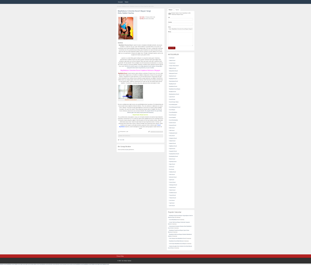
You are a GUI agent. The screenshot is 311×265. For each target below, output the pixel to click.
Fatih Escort (171, 130)
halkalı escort (17, 264)
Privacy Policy (120, 256)
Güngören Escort (173, 138)
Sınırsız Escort (172, 182)
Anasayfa (120, 2)
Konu (169, 27)
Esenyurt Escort (172, 125)
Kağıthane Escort (173, 146)
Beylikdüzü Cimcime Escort (157, 131)
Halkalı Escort (172, 140)
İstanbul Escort (172, 143)
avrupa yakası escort (34, 264)
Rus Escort (171, 169)
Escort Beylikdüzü (173, 112)
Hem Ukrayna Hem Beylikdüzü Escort (177, 238)
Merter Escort (172, 159)
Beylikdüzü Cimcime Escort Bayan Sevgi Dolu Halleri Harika (134, 12)
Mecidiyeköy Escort (173, 156)
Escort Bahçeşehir (173, 104)
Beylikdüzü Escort (125, 6)
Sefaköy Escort (172, 172)
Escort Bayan (172, 109)
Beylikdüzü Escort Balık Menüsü (176, 241)
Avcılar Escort (172, 63)
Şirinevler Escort (172, 177)
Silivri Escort (172, 174)
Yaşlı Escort (171, 203)
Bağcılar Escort (172, 68)
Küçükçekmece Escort (174, 153)
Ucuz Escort (172, 200)
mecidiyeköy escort (44, 264)
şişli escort (23, 264)
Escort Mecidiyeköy (173, 120)
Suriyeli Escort (172, 187)
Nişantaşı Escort (172, 161)
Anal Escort (171, 57)
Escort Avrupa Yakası (174, 102)
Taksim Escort (172, 190)
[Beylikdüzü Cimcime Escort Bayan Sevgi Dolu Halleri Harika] (127, 28)
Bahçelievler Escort (173, 70)
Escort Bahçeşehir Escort (174, 107)
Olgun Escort (172, 164)
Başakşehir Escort (173, 78)
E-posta (170, 22)
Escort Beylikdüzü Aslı (174, 219)
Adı (169, 17)
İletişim (126, 2)
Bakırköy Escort (172, 76)
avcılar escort (73, 264)
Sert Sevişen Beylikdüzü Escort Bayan (177, 243)
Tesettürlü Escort (173, 192)
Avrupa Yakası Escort (174, 65)
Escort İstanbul (172, 117)
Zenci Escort (172, 205)
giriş (127, 149)
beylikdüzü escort (10, 264)
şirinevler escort (51, 264)
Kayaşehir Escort (173, 151)
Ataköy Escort (172, 60)
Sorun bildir (122, 139)
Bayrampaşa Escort (173, 81)
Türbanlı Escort (172, 197)
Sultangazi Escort (173, 184)
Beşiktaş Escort (172, 83)
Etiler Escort (172, 127)
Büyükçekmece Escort (174, 94)
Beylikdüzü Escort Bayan (174, 89)
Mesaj (169, 31)
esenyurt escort (66, 264)
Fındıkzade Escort (173, 133)
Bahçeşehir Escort (173, 73)
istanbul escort (3, 264)
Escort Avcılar (172, 99)
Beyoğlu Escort (172, 91)
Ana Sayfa (119, 6)
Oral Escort (171, 166)
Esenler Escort (172, 122)
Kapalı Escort (172, 148)
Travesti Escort (172, 195)
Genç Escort (172, 135)
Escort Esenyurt (172, 114)
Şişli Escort (171, 179)
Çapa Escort (172, 96)
